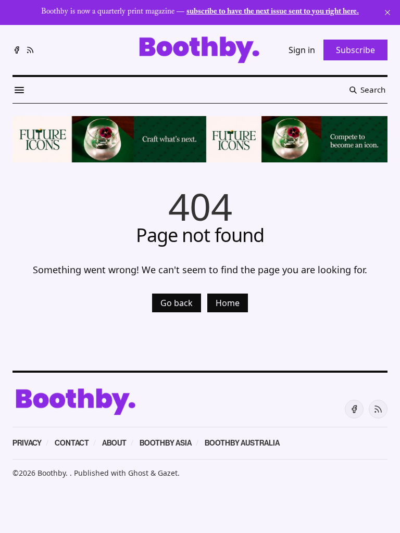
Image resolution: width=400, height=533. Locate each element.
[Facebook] (16, 50)
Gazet (168, 473)
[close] (387, 12)
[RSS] (30, 50)
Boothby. (54, 473)
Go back (176, 303)
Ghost (138, 473)
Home (228, 303)
